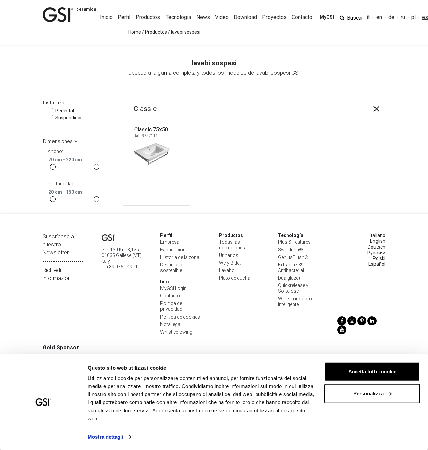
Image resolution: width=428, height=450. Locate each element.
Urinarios (228, 255)
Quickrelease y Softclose (293, 288)
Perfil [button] (124, 17)
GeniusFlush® (293, 257)
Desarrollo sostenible (171, 267)
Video (222, 17)
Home (134, 32)
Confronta (165, 194)
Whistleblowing (176, 332)
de (391, 17)
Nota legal (170, 324)
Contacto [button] (302, 17)
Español (376, 264)
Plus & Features (294, 242)
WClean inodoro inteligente (295, 301)
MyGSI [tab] (327, 17)
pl (413, 17)
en (379, 17)
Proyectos (274, 17)
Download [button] (245, 17)
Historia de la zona (179, 257)
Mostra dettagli (105, 437)
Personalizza (368, 393)
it (368, 17)
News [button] (203, 17)
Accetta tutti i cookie (372, 371)
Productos (156, 32)
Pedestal (64, 110)
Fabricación (173, 249)
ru (403, 17)
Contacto (170, 295)
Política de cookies (180, 317)
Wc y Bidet (230, 263)
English (377, 241)
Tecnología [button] (178, 17)
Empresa (169, 242)
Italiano (377, 235)
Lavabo (227, 270)
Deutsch (376, 247)
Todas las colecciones (232, 244)
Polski (379, 258)
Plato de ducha (234, 278)
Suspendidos (69, 117)
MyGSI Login (173, 288)
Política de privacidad (171, 306)
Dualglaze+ (289, 278)
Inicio (106, 17)
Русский (376, 252)
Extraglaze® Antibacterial (291, 267)
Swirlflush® (290, 249)
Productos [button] (148, 17)
